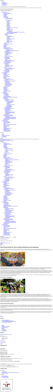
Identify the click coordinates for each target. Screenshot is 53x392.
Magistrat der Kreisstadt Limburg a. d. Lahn (6, 334)
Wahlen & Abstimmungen (7, 47)
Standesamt (5, 15)
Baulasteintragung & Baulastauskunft (10, 215)
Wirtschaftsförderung (6, 94)
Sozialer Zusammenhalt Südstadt (9, 100)
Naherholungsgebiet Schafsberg (9, 99)
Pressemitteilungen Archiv (8, 153)
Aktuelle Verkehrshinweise (7, 122)
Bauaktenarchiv (7, 111)
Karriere (6, 151)
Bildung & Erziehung (6, 57)
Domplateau (6, 209)
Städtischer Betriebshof (10, 30)
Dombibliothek (7, 82)
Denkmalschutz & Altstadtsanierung (8, 115)
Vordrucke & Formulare (8, 110)
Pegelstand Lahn (7, 71)
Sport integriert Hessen (8, 62)
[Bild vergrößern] (12, 266)
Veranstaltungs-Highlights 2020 (9, 79)
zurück (1, 315)
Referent (8, 21)
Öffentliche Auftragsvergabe (7, 96)
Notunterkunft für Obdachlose (9, 65)
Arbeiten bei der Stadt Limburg (11, 38)
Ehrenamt (5, 67)
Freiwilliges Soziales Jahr (10, 36)
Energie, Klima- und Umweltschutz (8, 48)
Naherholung (5, 88)
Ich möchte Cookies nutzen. (7, 10)
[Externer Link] (27, 320)
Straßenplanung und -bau (7, 130)
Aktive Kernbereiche (8, 107)
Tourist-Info (5, 73)
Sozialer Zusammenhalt (10, 101)
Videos (8, 40)
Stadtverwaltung (6, 17)
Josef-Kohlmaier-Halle (8, 85)
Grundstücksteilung (7, 113)
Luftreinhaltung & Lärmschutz (8, 128)
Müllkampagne (7, 51)
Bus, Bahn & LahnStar (7, 121)
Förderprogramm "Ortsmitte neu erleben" (10, 117)
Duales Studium (9, 39)
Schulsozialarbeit (7, 58)
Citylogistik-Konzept (6, 126)
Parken (4, 123)
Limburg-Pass (7, 175)
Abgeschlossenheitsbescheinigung (9, 112)
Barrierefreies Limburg (7, 129)
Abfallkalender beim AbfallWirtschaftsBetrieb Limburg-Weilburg (10, 372)
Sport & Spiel (5, 90)
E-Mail (3, 339)
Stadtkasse (8, 24)
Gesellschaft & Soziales (7, 172)
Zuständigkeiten (7, 109)
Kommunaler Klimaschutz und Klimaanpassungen (11, 50)
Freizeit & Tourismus (4, 72)
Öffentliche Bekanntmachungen (8, 13)
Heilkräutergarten (6, 87)
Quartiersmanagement (10, 102)
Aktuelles (5, 43)
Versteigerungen (7, 42)
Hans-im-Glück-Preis (8, 83)
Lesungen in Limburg (8, 192)
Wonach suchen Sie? (3, 237)
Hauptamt (8, 22)
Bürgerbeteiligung (9, 105)
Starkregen (6, 54)
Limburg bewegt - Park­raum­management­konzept (10, 124)
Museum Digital (7, 81)
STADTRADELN (7, 52)
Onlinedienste (5, 14)
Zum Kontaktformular (3, 342)
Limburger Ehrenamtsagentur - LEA (10, 68)
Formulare (6, 34)
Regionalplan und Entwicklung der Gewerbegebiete (10, 206)
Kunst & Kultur (6, 189)
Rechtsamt (8, 25)
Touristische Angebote (6, 74)
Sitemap (3, 328)
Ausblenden (2, 10)
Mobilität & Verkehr (4, 120)
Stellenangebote (9, 35)
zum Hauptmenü (4, 2)
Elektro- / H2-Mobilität (7, 125)
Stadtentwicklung (6, 98)
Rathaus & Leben (4, 142)
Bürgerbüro (5, 145)
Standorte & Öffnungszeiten (9, 148)
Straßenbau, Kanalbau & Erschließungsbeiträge (10, 118)
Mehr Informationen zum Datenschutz (5, 139)
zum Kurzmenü (4, 4)
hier (14, 365)
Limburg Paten (7, 69)
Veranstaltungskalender (7, 78)
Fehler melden (4, 329)
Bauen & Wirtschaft (4, 92)
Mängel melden (6, 16)
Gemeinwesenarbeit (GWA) (9, 66)
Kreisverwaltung (4, 371)
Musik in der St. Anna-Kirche (9, 84)
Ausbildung (8, 37)
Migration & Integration (7, 61)
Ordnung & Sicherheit (6, 70)
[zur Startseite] (7, 140)
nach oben (1, 316)
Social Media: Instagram (5, 377)
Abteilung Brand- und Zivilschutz (8, 218)
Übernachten (5, 77)
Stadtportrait (5, 45)
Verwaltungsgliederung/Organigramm (12, 32)
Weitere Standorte (2, 340)
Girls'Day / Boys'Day (10, 41)
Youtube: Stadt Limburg (5, 376)
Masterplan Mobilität (6, 232)
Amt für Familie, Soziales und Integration (12, 27)
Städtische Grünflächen (10, 49)
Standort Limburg (6, 93)
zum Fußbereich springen (5, 3)
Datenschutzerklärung (5, 327)
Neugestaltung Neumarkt (8, 106)
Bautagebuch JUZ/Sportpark (10, 104)
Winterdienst (10, 31)
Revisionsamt (8, 23)
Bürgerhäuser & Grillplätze (7, 91)
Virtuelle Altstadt (6, 75)
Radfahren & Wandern (7, 76)
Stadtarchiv (5, 86)
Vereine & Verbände (6, 89)
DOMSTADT (5, 44)
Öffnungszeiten (9, 18)
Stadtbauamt (8, 28)
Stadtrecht (5, 156)
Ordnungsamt (9, 26)
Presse (3, 134)
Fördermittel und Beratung (8, 53)
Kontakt (3, 325)
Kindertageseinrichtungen (8, 60)
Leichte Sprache (4, 330)
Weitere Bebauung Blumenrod (9, 108)
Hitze (6, 55)
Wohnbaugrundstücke (6, 119)
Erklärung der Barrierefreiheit (6, 135)
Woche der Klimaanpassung (9, 56)
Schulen (6, 59)
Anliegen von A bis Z (6, 143)
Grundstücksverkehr (9, 20)
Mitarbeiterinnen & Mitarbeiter (9, 33)
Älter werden (7, 64)
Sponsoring (8, 103)
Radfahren (5, 127)
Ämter (6, 19)
